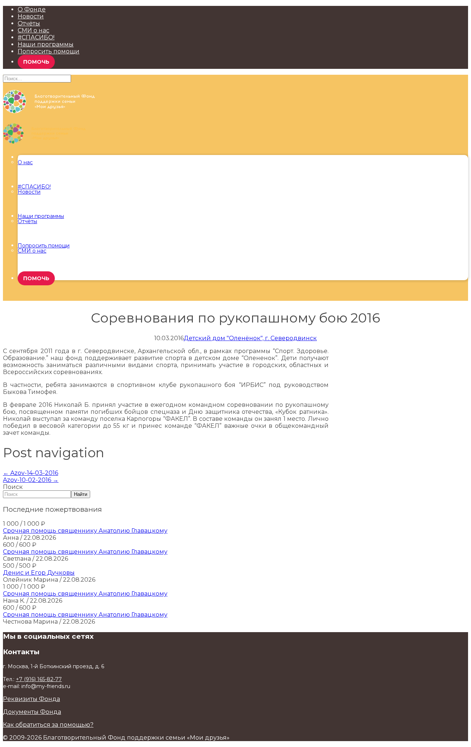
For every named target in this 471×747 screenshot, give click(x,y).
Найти (80, 494)
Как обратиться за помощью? (48, 724)
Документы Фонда (32, 711)
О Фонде (32, 9)
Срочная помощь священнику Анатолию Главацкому (85, 530)
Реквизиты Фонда (31, 698)
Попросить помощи (48, 51)
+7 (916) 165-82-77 (39, 679)
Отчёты (29, 23)
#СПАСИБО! (36, 37)
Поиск (13, 486)
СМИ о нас (33, 30)
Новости (31, 16)
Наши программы (46, 44)
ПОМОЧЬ (36, 62)
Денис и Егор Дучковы (39, 572)
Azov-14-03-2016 (30, 472)
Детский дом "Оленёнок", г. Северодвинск (250, 338)
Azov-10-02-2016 (31, 479)
